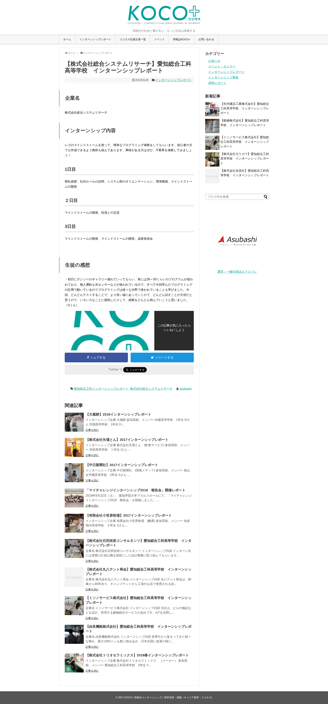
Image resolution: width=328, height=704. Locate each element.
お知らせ (214, 60)
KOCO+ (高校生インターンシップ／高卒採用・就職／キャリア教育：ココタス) (168, 697)
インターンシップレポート (95, 39)
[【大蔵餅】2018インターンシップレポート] (74, 422)
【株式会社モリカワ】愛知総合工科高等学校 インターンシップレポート (244, 158)
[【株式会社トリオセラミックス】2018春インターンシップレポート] (74, 662)
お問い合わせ (206, 39)
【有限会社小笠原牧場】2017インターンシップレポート (129, 515)
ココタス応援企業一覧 (132, 39)
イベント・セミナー (222, 66)
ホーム (67, 39)
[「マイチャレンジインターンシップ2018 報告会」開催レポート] (74, 497)
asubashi (185, 388)
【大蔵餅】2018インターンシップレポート (118, 414)
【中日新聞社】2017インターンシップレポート (122, 465)
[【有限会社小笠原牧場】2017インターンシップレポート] (74, 523)
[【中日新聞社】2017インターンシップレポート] (74, 472)
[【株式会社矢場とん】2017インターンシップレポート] (74, 447)
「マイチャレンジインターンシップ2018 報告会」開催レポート (135, 490)
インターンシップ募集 (223, 77)
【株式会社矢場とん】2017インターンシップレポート (127, 440)
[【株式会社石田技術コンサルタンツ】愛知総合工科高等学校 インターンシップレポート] (74, 548)
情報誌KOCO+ (181, 39)
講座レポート (217, 83)
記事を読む (92, 429)
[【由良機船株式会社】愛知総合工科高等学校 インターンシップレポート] (74, 634)
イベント (159, 39)
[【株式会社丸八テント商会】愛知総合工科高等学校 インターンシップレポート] (74, 577)
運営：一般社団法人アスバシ (237, 271)
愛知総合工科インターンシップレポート (101, 388)
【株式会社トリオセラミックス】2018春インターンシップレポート (137, 655)
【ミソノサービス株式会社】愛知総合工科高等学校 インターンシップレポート (244, 142)
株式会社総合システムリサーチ (151, 388)
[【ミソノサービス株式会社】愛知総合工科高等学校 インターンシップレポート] (74, 605)
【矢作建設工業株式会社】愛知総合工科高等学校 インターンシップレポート (244, 108)
